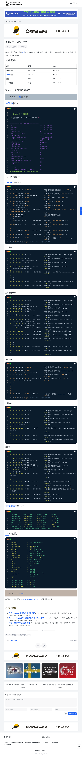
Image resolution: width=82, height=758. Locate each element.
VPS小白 (45, 742)
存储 (8, 75)
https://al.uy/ (20, 593)
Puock (45, 754)
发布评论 (73, 714)
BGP (8, 635)
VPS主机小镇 (54, 742)
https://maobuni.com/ (30, 599)
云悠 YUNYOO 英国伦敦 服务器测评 (22, 613)
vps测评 (13, 21)
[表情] (65, 713)
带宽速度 (10, 506)
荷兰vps (15, 635)
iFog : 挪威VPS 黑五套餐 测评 (20, 623)
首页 (6, 21)
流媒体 (9, 103)
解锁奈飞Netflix (25, 635)
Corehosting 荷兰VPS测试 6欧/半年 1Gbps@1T (27, 618)
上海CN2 (8, 182)
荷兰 (23, 52)
